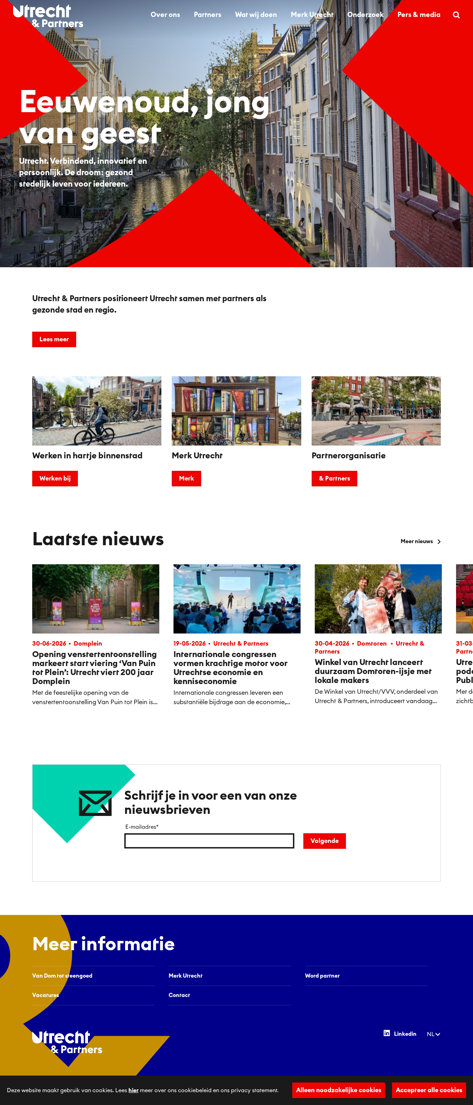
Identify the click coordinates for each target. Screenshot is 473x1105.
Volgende (325, 841)
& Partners (334, 478)
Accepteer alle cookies (429, 1090)
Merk (186, 478)
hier (133, 1090)
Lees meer (54, 339)
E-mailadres (142, 827)
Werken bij (55, 478)
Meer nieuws (417, 541)
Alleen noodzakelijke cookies (338, 1090)
